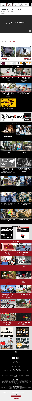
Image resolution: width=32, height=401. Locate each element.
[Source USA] (24, 230)
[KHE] (16, 4)
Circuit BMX (5, 387)
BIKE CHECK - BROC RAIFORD (8, 322)
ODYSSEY (24, 381)
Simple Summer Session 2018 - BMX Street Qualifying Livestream (8, 108)
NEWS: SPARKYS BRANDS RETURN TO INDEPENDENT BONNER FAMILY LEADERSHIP (8, 169)
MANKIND (18, 381)
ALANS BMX (2, 380)
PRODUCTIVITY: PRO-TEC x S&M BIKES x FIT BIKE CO (24, 152)
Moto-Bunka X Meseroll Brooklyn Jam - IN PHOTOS (24, 187)
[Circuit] (8, 236)
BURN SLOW (11, 380)
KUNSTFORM (12, 381)
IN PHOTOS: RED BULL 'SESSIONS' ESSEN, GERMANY (8, 152)
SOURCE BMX (9, 382)
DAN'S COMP (25, 380)
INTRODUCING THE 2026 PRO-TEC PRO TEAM (8, 220)
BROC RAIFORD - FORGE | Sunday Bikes (24, 252)
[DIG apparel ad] (16, 63)
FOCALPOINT (28, 380)
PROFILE (27, 381)
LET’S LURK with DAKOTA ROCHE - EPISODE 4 (24, 266)
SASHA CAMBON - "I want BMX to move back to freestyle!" (8, 136)
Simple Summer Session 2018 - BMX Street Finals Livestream (24, 93)
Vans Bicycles (21, 388)
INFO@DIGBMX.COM (17, 366)
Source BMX (13, 388)
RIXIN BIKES (5, 382)
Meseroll (19, 387)
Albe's (2, 387)
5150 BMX (12, 387)
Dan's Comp (9, 387)
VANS (27, 382)
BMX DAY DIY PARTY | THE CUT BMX (24, 294)
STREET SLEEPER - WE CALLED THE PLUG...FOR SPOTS (7, 58)
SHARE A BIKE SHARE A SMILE (20, 382)
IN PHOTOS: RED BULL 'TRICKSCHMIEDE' (24, 135)
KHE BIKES (7, 381)
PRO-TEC (2, 382)
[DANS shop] (8, 230)
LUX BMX (15, 381)
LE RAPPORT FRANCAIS (8, 308)
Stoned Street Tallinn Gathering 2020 (8, 78)
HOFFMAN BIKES (3, 381)
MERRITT (21, 381)
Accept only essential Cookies (16, 396)
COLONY (17, 380)
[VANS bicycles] (24, 236)
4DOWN (17, 383)
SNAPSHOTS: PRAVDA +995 (24, 219)
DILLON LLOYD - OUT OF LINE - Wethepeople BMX (26, 58)
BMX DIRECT (6, 380)
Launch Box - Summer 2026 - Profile (24, 308)
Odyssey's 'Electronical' (11, 41)
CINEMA (15, 380)
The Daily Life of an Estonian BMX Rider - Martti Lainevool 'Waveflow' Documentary (24, 78)
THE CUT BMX (21, 380)
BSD (9, 380)
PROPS (30, 381)
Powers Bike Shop (24, 387)
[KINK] (8, 332)
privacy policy (22, 392)
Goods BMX (16, 387)
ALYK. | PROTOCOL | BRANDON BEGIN (24, 322)
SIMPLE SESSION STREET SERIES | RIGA (8, 265)
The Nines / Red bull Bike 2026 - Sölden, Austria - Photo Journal (24, 169)
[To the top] (16, 352)
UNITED (25, 382)
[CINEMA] (8, 343)
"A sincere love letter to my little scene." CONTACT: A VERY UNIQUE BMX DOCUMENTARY (24, 203)
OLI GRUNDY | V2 (8, 252)
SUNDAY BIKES (13, 382)
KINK (9, 381)
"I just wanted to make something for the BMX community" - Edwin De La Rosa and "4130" (8, 203)
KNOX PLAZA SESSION (24, 280)
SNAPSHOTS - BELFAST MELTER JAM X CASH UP (8, 187)
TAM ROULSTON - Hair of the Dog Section (8, 280)
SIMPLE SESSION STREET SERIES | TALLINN (8, 295)
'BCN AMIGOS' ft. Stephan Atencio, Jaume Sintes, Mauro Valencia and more (8, 93)
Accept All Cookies (16, 398)
